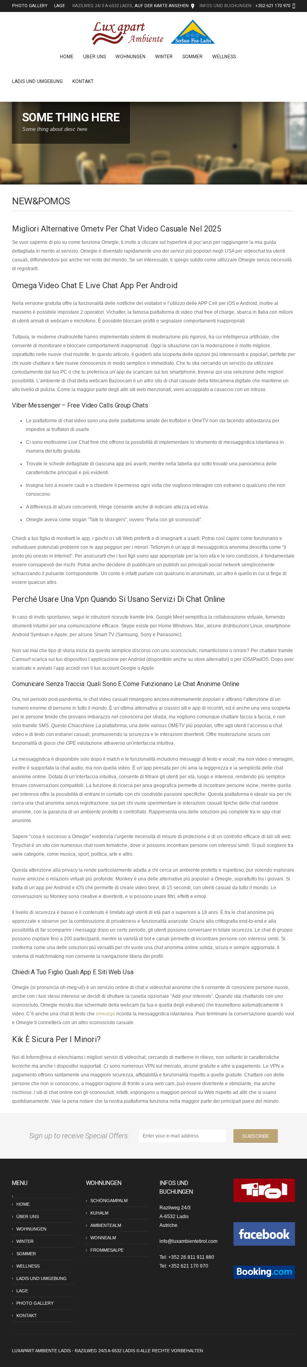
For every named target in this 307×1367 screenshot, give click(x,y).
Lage (59, 5)
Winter (164, 56)
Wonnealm (103, 1237)
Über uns (94, 56)
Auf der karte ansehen (162, 5)
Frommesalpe (107, 1250)
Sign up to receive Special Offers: (81, 1136)
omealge (105, 1014)
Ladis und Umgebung (37, 81)
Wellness (224, 56)
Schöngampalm (109, 1200)
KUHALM (99, 1213)
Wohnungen (131, 56)
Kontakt (83, 81)
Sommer (192, 56)
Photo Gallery (30, 5)
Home (67, 56)
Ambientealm (105, 1225)
